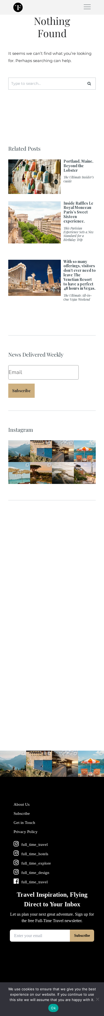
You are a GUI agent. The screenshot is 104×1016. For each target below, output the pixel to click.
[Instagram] (27, 459)
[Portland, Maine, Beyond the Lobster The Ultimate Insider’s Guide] (52, 191)
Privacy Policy (26, 832)
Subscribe (21, 390)
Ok (53, 1008)
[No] (97, 999)
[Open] (19, 451)
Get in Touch (24, 822)
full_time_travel (19, 444)
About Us (22, 804)
